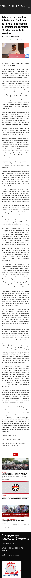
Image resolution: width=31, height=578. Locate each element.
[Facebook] (3, 39)
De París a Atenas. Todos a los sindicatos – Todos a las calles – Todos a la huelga (15, 474)
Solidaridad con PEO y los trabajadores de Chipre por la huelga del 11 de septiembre (15, 497)
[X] (6, 39)
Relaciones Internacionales (9, 519)
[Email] (14, 39)
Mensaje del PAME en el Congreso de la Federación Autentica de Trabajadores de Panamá (15, 522)
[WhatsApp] (10, 39)
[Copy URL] (25, 39)
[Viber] (21, 39)
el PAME (4, 472)
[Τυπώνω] (17, 39)
